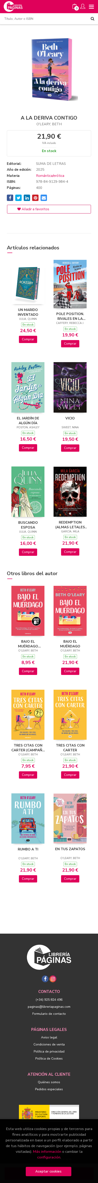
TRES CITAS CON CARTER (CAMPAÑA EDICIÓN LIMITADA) (28, 747)
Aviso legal (49, 1037)
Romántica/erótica (50, 175)
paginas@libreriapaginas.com (49, 1007)
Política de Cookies (49, 1058)
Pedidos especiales (49, 1089)
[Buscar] (92, 18)
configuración (48, 1157)
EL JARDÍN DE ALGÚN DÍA (28, 420)
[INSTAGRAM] (52, 978)
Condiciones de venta (49, 1044)
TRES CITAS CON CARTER (70, 747)
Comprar (28, 339)
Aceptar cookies (48, 1171)
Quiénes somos (49, 1082)
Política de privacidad (49, 1051)
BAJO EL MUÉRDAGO (70, 643)
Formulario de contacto (49, 1014)
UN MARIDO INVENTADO (28, 312)
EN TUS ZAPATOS (70, 849)
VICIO (70, 418)
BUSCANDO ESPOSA (28, 524)
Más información (47, 1151)
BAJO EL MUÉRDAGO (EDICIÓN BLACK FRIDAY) (28, 643)
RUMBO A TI (28, 849)
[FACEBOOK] (45, 978)
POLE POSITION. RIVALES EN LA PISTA (70, 316)
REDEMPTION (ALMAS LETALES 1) (70, 524)
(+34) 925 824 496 (49, 1000)
